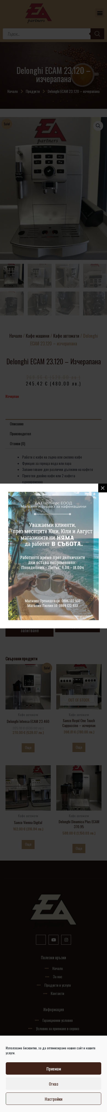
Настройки (53, 1099)
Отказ (53, 1084)
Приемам (53, 1069)
